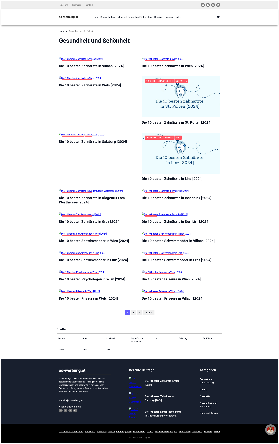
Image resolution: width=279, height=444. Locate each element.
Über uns (64, 5)
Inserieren (76, 5)
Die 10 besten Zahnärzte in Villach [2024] (91, 66)
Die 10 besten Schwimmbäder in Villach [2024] (178, 241)
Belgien (173, 431)
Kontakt (89, 5)
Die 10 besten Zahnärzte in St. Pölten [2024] (176, 122)
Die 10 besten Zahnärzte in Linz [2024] (172, 179)
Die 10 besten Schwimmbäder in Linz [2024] (93, 260)
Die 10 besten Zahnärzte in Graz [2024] (89, 222)
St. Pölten (181, 81)
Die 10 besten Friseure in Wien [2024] (171, 279)
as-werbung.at (68, 17)
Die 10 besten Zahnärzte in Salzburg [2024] (93, 142)
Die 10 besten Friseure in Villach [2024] (172, 298)
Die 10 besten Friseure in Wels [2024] (88, 298)
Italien (150, 431)
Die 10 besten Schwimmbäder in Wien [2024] (94, 241)
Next (147, 313)
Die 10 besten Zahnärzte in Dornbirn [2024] (175, 222)
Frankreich (90, 431)
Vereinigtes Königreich (119, 431)
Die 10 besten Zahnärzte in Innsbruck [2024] (176, 198)
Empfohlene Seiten (71, 406)
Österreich (184, 431)
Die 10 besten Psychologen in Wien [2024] (92, 279)
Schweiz (101, 431)
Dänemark (197, 431)
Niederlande (139, 431)
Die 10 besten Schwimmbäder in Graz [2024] (176, 260)
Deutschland (161, 431)
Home (61, 31)
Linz (178, 137)
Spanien (208, 431)
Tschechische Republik (71, 431)
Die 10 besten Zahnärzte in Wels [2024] (90, 85)
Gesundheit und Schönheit (159, 81)
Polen (217, 431)
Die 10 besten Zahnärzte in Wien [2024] (173, 66)
